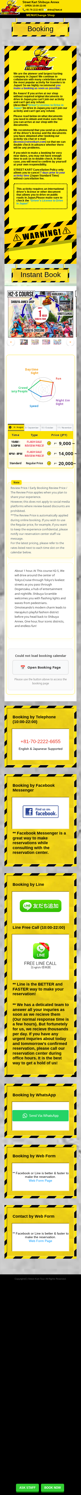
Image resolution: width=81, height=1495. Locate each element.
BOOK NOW (52, 1487)
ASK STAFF (27, 1487)
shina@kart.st (54, 9)
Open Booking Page (44, 667)
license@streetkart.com (29, 141)
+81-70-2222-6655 (40, 741)
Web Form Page (40, 1180)
